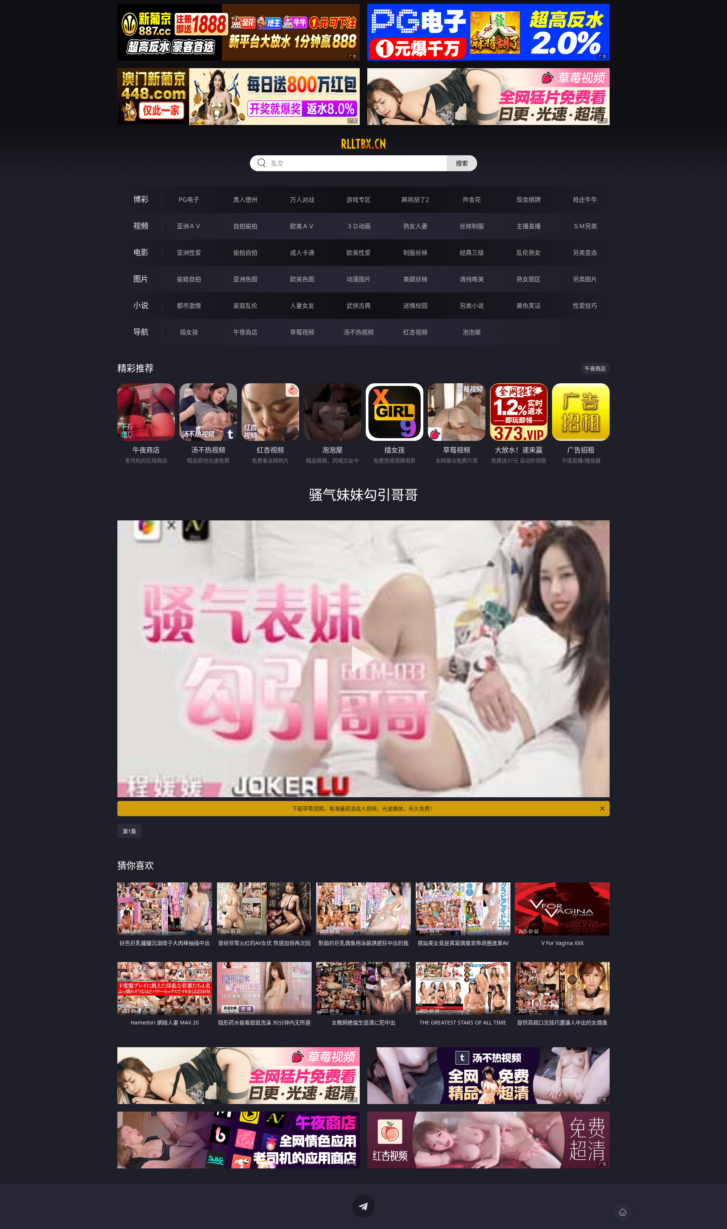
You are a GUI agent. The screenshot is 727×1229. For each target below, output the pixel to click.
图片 (140, 279)
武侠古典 (358, 305)
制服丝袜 (415, 252)
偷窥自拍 (189, 279)
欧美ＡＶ (302, 226)
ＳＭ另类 (585, 226)
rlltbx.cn (363, 143)
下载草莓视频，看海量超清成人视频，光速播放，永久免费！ (363, 808)
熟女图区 (528, 279)
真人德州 (245, 199)
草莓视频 (302, 332)
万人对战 (302, 199)
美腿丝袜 (415, 279)
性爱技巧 (585, 305)
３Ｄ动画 (358, 226)
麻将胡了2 (415, 199)
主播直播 (528, 226)
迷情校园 (415, 305)
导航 (140, 332)
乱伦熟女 (528, 252)
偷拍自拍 (245, 252)
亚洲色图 (245, 279)
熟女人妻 (415, 226)
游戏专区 (358, 199)
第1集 (129, 831)
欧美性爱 (358, 252)
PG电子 (189, 199)
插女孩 (189, 332)
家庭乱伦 (245, 305)
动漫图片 (358, 279)
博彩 (140, 199)
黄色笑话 (528, 305)
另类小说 (472, 305)
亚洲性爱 (189, 252)
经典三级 (472, 252)
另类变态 (585, 252)
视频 (140, 226)
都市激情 (189, 305)
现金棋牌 (528, 199)
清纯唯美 (472, 279)
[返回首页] (622, 1212)
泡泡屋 (472, 332)
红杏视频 (415, 332)
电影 (140, 252)
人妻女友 (302, 305)
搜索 (462, 163)
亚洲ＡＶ (189, 226)
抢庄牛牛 (585, 199)
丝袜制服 (472, 226)
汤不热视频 (358, 332)
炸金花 (472, 199)
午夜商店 (245, 332)
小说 (140, 305)
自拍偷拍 (245, 226)
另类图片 (585, 279)
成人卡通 (302, 252)
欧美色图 (302, 279)
